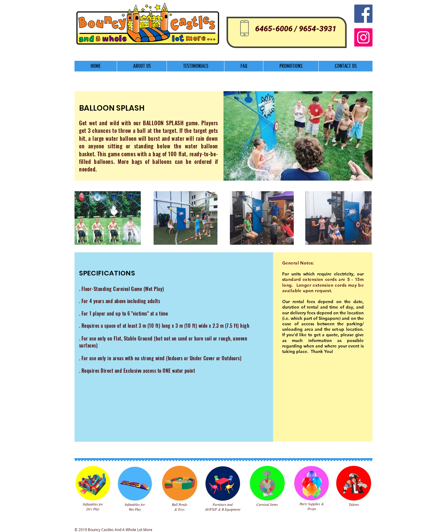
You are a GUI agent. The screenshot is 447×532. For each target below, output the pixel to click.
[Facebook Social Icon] (363, 14)
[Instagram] (363, 37)
